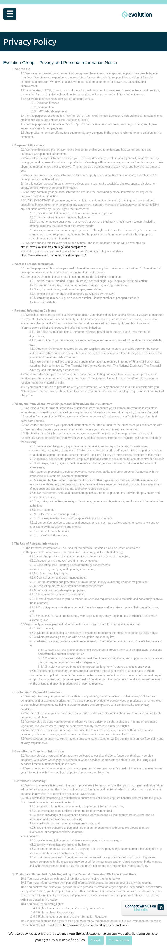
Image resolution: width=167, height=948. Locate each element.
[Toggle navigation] (9, 14)
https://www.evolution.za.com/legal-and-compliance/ (53, 247)
